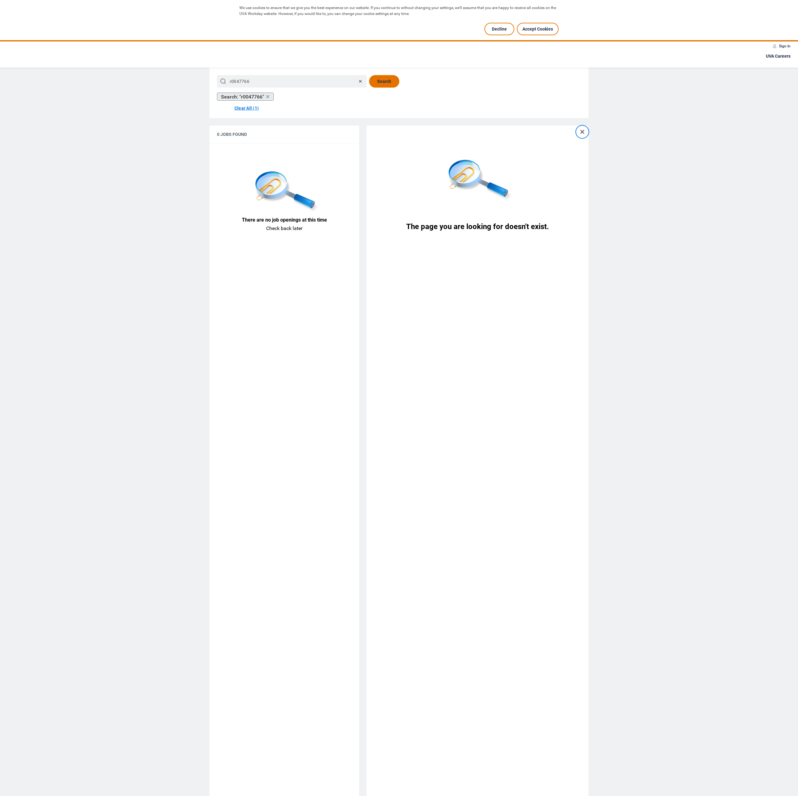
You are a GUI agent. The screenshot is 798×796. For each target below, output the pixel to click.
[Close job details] (582, 132)
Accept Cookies (537, 28)
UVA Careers (778, 56)
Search (384, 81)
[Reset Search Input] (360, 81)
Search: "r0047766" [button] (242, 97)
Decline (499, 28)
